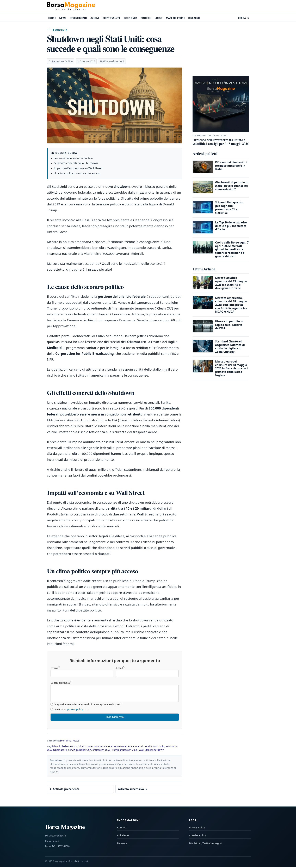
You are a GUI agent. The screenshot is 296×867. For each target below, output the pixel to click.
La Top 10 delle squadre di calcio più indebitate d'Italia (231, 226)
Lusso (159, 18)
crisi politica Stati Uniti (151, 746)
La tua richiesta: (61, 682)
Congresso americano (124, 746)
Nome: (55, 668)
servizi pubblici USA (79, 749)
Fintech (146, 18)
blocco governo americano (94, 746)
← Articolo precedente (64, 789)
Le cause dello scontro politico (73, 158)
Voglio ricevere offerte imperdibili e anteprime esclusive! (88, 704)
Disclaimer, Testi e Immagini (205, 843)
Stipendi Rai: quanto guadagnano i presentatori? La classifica (229, 207)
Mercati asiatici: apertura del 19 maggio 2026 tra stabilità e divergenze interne (231, 283)
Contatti (121, 827)
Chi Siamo (123, 835)
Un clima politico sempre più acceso (77, 173)
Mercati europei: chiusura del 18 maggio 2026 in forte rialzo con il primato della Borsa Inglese (232, 368)
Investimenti (78, 18)
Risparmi (194, 18)
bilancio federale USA (64, 746)
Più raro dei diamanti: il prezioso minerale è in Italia (231, 166)
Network (122, 843)
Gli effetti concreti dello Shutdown (76, 163)
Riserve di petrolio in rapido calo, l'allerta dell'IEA (229, 324)
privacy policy (75, 709)
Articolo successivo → (132, 789)
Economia (130, 18)
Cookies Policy (197, 835)
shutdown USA (101, 749)
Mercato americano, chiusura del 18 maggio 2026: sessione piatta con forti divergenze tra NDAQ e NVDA (231, 304)
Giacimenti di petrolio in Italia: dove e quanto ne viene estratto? (231, 186)
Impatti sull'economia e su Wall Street (78, 168)
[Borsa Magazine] (71, 6)
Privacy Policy (197, 827)
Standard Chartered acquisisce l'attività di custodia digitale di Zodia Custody (230, 346)
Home (52, 18)
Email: (120, 668)
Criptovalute (111, 18)
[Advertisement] (220, 48)
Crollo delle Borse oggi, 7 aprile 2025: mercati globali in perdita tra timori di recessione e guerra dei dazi (232, 249)
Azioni (94, 18)
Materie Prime (175, 18)
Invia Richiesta (115, 717)
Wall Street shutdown (151, 749)
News (62, 18)
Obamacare (60, 749)
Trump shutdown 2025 (124, 749)
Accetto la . (71, 709)
